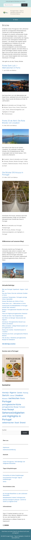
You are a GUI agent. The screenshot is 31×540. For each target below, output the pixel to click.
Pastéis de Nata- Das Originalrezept (12, 315)
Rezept (10, 409)
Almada (6, 161)
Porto (23, 105)
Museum (5, 398)
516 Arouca (7, 230)
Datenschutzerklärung (9, 449)
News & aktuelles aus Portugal (13, 105)
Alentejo (5, 393)
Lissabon (6, 159)
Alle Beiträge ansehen (9, 344)
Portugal (18, 230)
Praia (4, 409)
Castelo (19, 393)
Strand (22, 422)
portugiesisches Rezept (10, 407)
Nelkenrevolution (13, 163)
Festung (25, 393)
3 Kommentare (8, 114)
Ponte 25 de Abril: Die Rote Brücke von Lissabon (13, 122)
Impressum (6, 447)
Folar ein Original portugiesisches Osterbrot (14, 313)
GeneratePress (15, 537)
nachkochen (14, 398)
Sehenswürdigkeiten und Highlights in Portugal (13, 416)
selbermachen (8, 423)
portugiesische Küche (11, 404)
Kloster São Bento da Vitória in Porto (12, 301)
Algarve (13, 392)
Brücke (6, 107)
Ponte (18, 107)
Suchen (24, 4)
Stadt (17, 423)
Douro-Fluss (12, 107)
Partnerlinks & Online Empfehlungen (13, 475)
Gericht (5, 395)
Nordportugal (6, 227)
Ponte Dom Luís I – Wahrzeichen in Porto (11, 67)
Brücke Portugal (18, 161)
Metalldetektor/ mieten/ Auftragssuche (14, 497)
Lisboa (26, 161)
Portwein (22, 407)
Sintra (4, 481)
